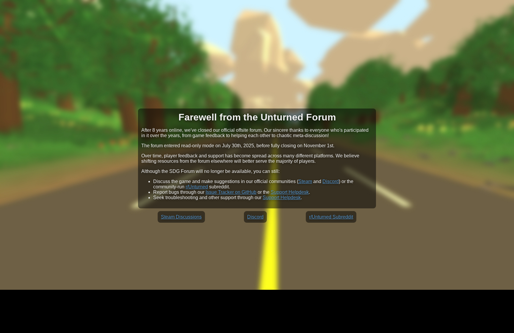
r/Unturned (197, 186)
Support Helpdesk (290, 192)
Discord (330, 181)
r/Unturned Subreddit (331, 216)
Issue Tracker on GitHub (231, 192)
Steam (305, 181)
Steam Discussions (181, 216)
